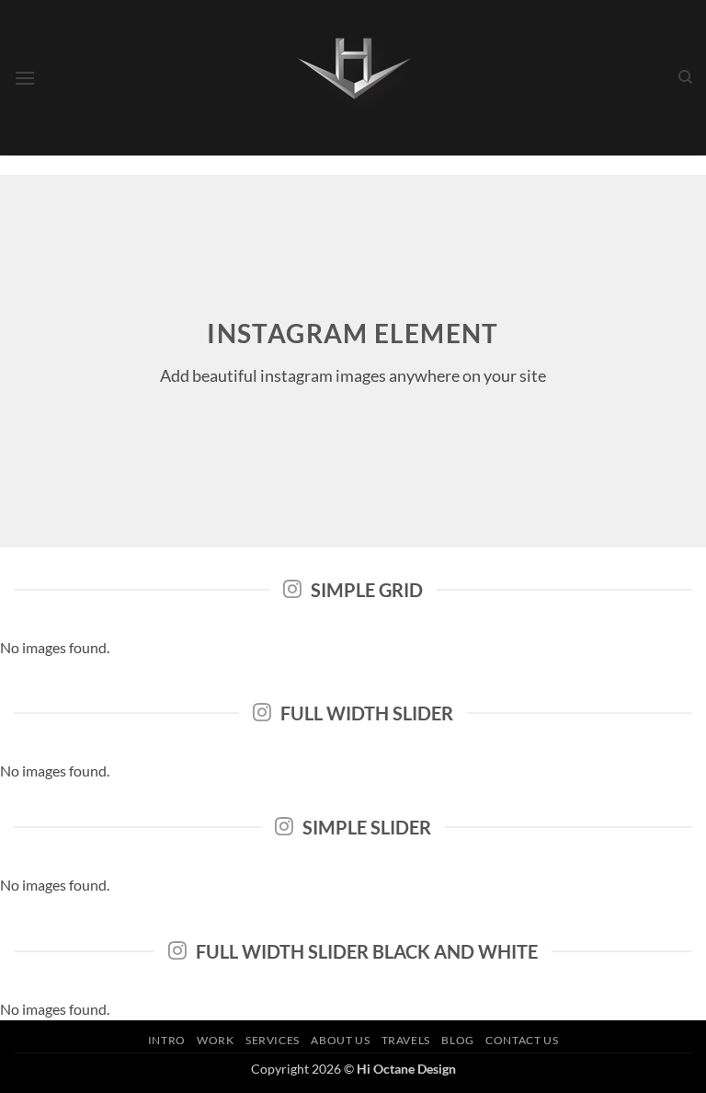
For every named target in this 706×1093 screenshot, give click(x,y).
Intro (167, 1040)
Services (272, 1040)
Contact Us (521, 1040)
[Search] (685, 77)
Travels (405, 1040)
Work (215, 1040)
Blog (457, 1040)
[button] (25, 77)
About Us (340, 1040)
